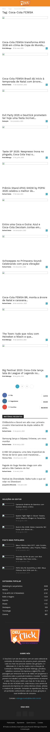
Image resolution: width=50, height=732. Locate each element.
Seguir (45, 402)
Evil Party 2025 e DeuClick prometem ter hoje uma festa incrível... (24, 116)
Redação (5, 121)
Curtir (45, 396)
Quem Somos (31, 723)
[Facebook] (18, 714)
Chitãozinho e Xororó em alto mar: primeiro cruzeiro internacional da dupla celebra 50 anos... (23, 425)
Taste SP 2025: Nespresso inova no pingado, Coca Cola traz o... (23, 153)
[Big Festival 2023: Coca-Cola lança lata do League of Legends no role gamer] (25, 355)
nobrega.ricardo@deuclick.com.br (28, 698)
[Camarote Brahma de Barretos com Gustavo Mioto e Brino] (8, 507)
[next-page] (32, 386)
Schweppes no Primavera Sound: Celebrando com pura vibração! (22, 262)
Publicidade (11, 723)
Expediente (20, 723)
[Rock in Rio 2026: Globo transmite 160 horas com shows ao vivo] (8, 530)
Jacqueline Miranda (9, 485)
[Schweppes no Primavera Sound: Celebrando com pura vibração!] (25, 246)
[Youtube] (31, 714)
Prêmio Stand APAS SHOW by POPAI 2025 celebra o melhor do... (23, 189)
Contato (40, 723)
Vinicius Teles (7, 458)
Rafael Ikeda (6, 84)
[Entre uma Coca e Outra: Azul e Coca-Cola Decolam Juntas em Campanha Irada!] (25, 210)
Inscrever (44, 408)
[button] (4, 3)
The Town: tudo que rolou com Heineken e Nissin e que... (20, 335)
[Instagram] (25, 714)
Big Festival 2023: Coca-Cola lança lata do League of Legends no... (22, 372)
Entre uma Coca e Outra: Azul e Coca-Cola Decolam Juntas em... (21, 226)
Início (4, 9)
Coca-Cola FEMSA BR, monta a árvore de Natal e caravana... (24, 299)
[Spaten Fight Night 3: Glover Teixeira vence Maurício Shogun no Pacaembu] (8, 519)
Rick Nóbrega (6, 48)
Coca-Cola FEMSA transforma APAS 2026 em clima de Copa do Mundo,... (23, 44)
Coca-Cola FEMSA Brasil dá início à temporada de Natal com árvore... (23, 80)
